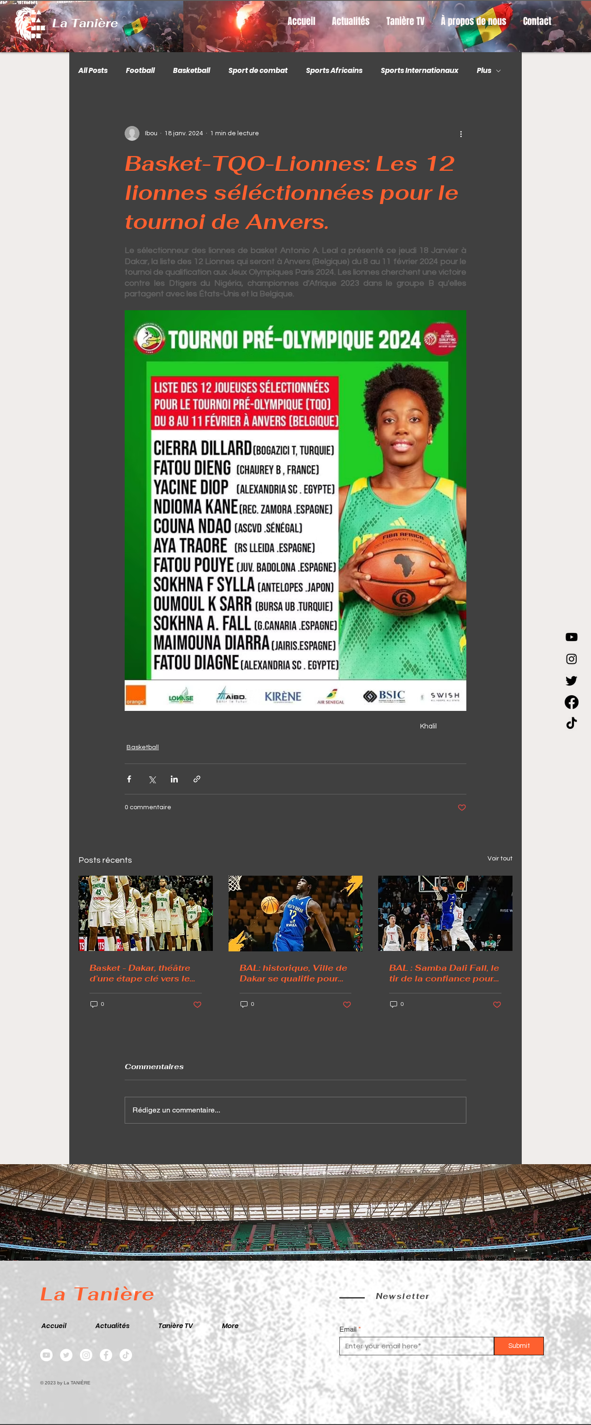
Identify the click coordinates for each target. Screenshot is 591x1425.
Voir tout (500, 858)
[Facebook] (572, 702)
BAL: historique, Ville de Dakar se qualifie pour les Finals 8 (293, 973)
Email (347, 1329)
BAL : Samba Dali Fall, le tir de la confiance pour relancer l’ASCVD (444, 973)
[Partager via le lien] (197, 779)
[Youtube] (572, 637)
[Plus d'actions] (460, 133)
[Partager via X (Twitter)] (151, 779)
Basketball (191, 70)
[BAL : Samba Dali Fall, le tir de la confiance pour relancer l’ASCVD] (445, 913)
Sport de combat (258, 70)
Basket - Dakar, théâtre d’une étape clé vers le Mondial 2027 (140, 973)
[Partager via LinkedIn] (174, 779)
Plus (484, 70)
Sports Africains (334, 70)
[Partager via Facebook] (129, 779)
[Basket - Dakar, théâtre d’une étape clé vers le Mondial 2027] (145, 913)
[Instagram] (572, 659)
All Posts (93, 70)
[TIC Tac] (572, 724)
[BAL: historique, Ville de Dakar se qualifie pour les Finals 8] (296, 913)
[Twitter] (66, 1355)
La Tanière (85, 23)
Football (140, 70)
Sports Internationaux (419, 70)
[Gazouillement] (572, 680)
